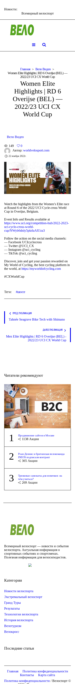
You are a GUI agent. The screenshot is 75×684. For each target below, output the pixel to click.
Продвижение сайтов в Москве (36, 435)
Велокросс (11, 631)
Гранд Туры (12, 602)
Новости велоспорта (18, 591)
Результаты (12, 608)
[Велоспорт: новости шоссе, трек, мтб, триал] (37, 30)
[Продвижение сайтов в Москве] (37, 406)
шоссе (21, 292)
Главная (25, 69)
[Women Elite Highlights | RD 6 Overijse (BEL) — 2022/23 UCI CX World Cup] (37, 177)
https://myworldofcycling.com (41, 268)
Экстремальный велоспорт (23, 597)
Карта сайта (46, 675)
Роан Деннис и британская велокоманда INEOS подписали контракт (41, 455)
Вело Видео (43, 69)
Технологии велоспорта (21, 614)
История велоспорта (18, 620)
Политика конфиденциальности (45, 671)
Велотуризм (12, 626)
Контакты (27, 675)
